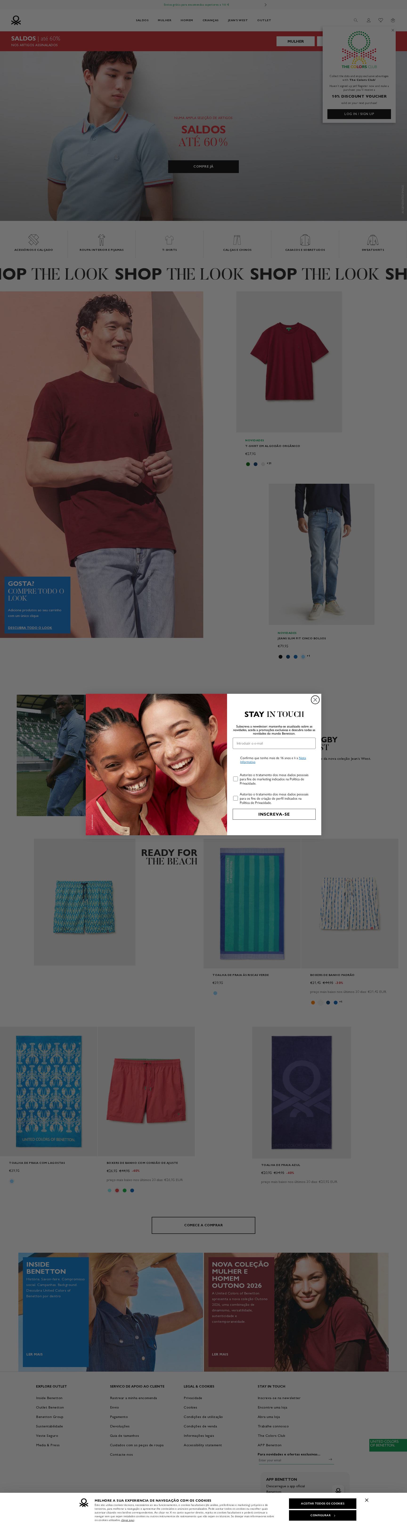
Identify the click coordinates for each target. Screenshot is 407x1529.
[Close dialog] (315, 700)
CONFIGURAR (320, 1515)
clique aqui (127, 1520)
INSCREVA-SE (274, 814)
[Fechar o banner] (366, 1500)
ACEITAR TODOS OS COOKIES (322, 1503)
